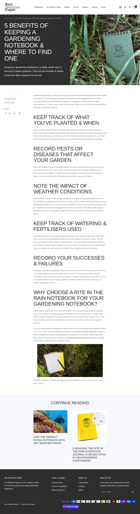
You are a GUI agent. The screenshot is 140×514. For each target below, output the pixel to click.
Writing (94, 7)
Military (67, 7)
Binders (85, 7)
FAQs (81, 490)
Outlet (103, 7)
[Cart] (134, 7)
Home (6, 18)
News (12, 18)
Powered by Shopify (28, 504)
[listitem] (5, 113)
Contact (82, 486)
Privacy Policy (57, 483)
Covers (76, 7)
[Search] (125, 7)
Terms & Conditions (59, 486)
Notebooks (39, 7)
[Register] (132, 492)
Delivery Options (58, 490)
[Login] (130, 7)
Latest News (83, 483)
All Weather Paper (53, 7)
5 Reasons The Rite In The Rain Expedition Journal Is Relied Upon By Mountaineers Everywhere (89, 454)
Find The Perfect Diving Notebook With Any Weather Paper (49, 440)
